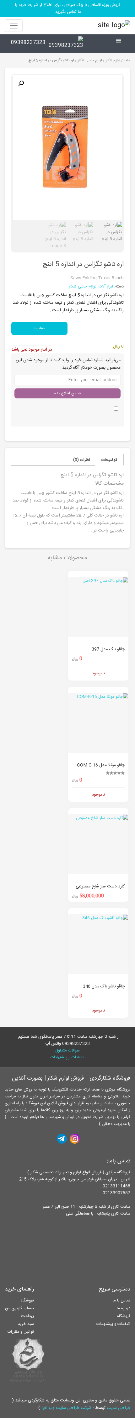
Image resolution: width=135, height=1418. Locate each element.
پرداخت (27, 1316)
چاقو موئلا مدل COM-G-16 (101, 765)
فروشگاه (123, 1316)
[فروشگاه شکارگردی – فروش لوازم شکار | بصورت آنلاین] (112, 25)
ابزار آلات (106, 286)
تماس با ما (121, 1300)
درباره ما (123, 1308)
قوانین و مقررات (21, 1331)
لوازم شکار (112, 60)
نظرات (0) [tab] (81, 460)
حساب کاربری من (19, 1308)
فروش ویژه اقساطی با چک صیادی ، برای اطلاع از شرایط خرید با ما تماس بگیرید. (67, 8)
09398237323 (28, 42)
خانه (127, 60)
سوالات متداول (67, 1050)
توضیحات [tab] (109, 460)
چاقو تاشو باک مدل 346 (104, 986)
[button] (21, 83)
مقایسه (39, 328)
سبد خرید (26, 1324)
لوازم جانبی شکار (90, 60)
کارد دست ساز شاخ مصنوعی (100, 886)
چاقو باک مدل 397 (108, 649)
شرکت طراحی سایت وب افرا (66, 1408)
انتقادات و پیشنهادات (67, 1057)
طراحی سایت (118, 1408)
